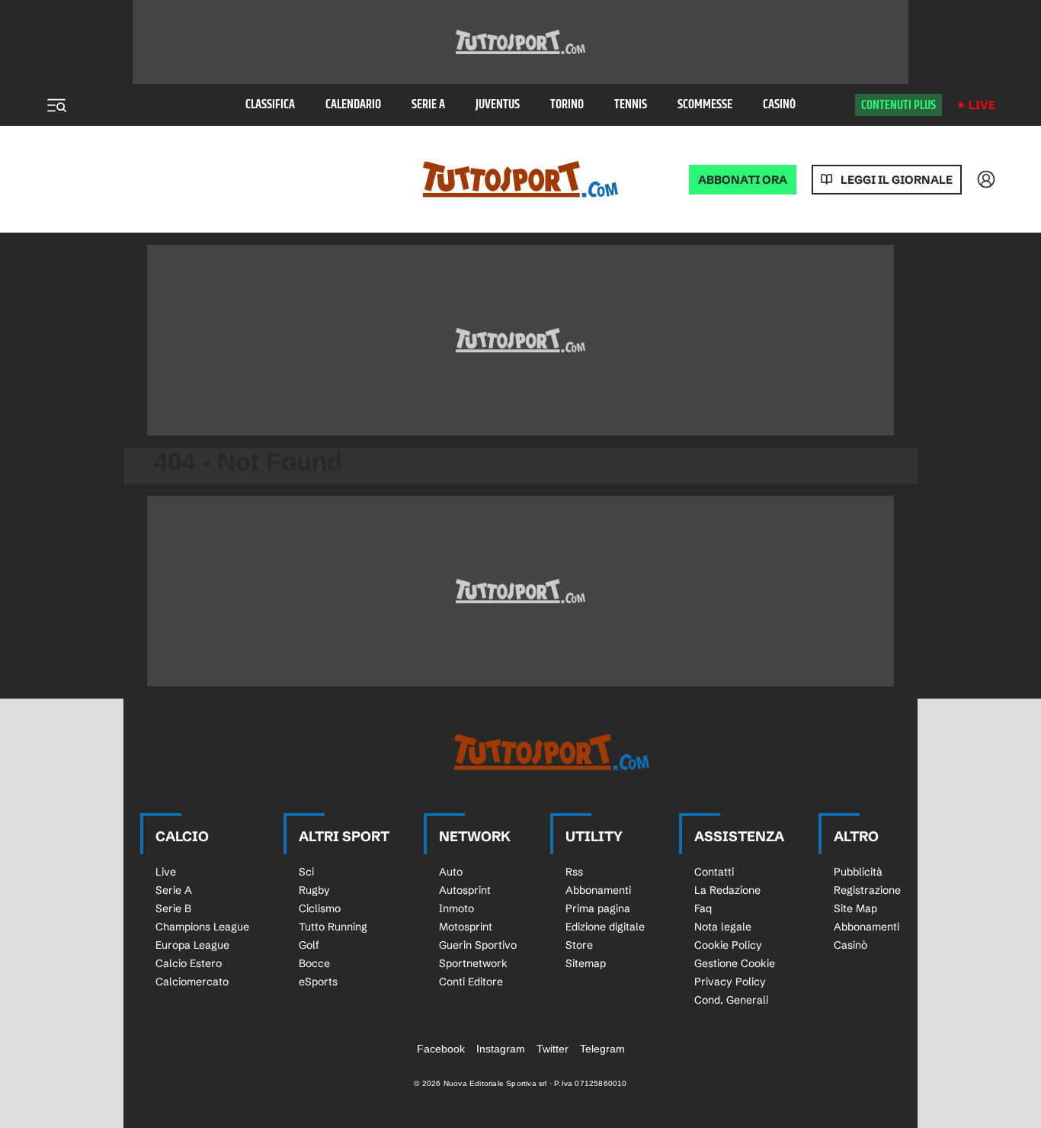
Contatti (714, 872)
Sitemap (585, 963)
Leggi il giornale (897, 179)
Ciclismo (320, 908)
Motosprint (465, 927)
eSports (318, 981)
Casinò (779, 104)
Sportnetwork (473, 963)
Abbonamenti (598, 890)
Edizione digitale (605, 927)
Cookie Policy (728, 945)
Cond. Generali (731, 1000)
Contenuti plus (898, 105)
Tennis (630, 104)
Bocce (314, 963)
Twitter (553, 1049)
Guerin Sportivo (478, 945)
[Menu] (56, 105)
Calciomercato (192, 981)
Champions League (202, 927)
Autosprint (465, 890)
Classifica (270, 104)
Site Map (855, 908)
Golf (309, 945)
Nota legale (722, 927)
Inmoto (456, 908)
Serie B (173, 908)
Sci (306, 872)
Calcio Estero (188, 963)
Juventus (498, 104)
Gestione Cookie (734, 963)
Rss (574, 872)
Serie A (428, 104)
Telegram (602, 1049)
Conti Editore (471, 981)
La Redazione (727, 890)
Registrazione (867, 890)
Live (982, 105)
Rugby (314, 890)
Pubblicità (858, 872)
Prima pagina (597, 908)
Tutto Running (333, 927)
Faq (703, 908)
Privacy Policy (730, 981)
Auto (451, 872)
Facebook (441, 1049)
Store (579, 945)
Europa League (192, 945)
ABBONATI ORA (742, 179)
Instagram (500, 1049)
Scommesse (704, 104)
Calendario (353, 104)
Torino (567, 104)
